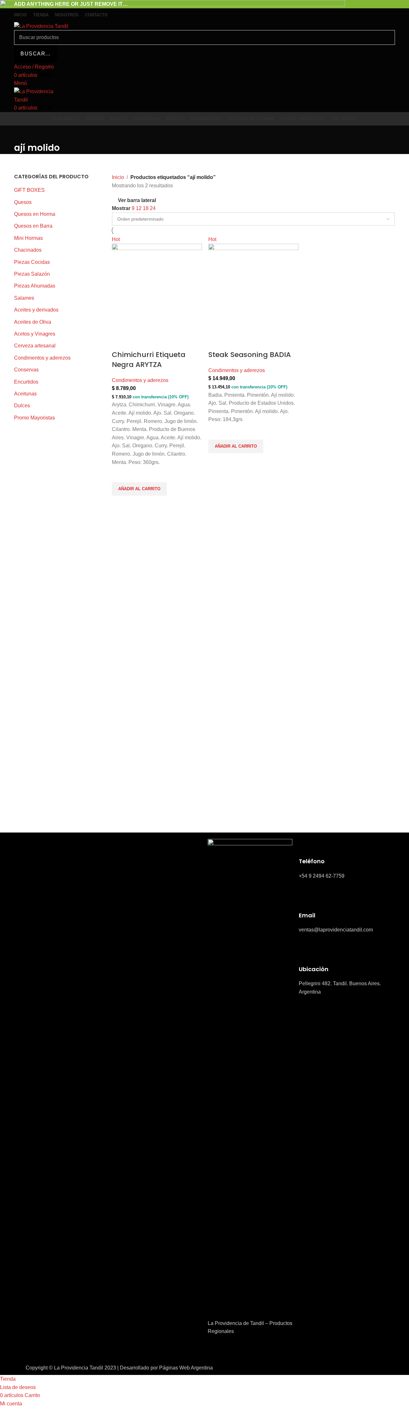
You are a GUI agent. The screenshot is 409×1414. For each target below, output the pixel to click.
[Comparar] (120, 342)
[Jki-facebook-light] (216, 1350)
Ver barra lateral (137, 200)
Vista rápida (120, 504)
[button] (139, 489)
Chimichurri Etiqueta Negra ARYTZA (148, 360)
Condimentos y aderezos (140, 380)
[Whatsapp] (250, 1350)
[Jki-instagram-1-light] (233, 1350)
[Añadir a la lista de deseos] (120, 474)
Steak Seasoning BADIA (249, 355)
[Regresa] (22, 134)
